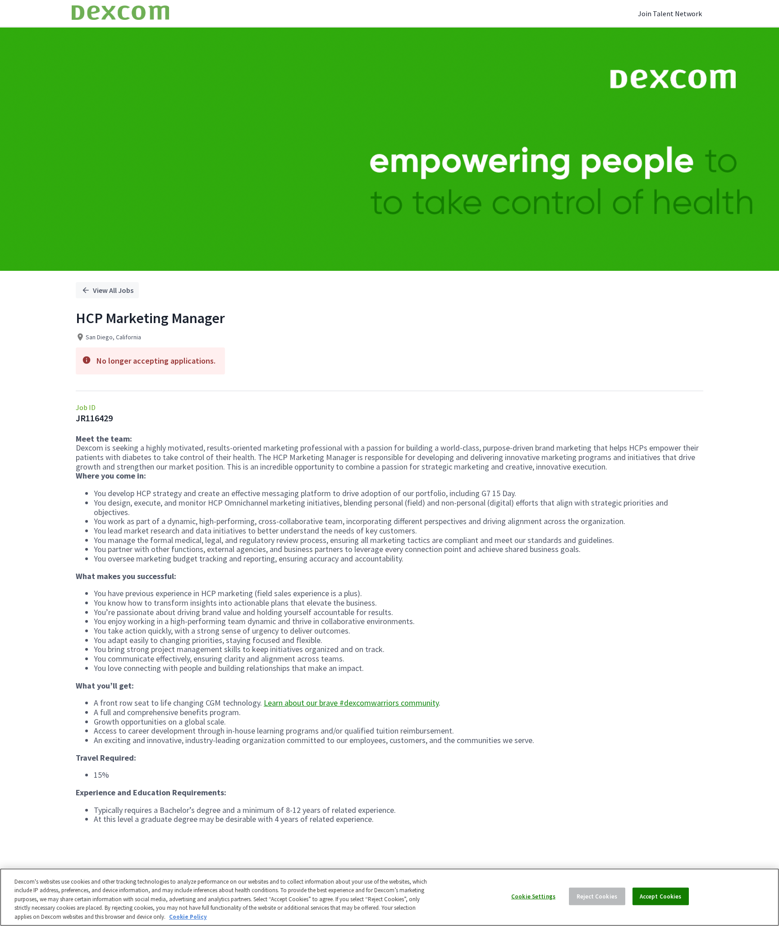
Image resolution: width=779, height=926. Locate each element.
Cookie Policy (188, 917)
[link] (120, 13)
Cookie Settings (533, 896)
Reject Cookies (597, 896)
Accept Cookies (661, 896)
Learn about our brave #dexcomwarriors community (351, 703)
